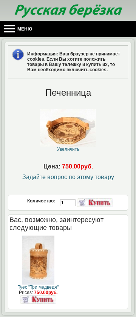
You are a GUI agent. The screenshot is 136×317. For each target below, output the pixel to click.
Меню (24, 29)
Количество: (41, 201)
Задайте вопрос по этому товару (68, 177)
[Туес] (38, 283)
